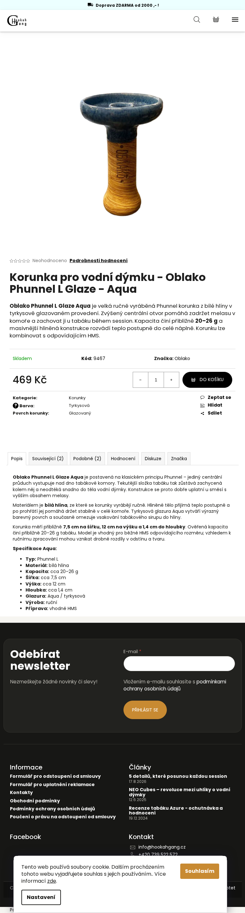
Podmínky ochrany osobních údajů (52, 808)
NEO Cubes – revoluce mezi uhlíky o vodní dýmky (179, 792)
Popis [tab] (17, 458)
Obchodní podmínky (35, 801)
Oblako (182, 358)
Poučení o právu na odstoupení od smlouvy (63, 816)
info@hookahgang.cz (162, 847)
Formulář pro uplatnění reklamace (52, 784)
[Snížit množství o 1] (140, 379)
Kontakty (21, 792)
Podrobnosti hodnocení (99, 261)
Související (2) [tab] (48, 458)
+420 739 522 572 (158, 854)
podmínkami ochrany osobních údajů (174, 685)
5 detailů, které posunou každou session (178, 776)
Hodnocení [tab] (123, 458)
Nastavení (41, 897)
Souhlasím (199, 871)
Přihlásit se (145, 710)
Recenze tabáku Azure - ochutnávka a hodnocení (176, 811)
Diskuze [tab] (153, 458)
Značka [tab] (179, 458)
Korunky (77, 398)
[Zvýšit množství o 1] (171, 379)
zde (51, 881)
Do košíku (212, 379)
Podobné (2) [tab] (87, 458)
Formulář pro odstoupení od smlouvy (55, 776)
